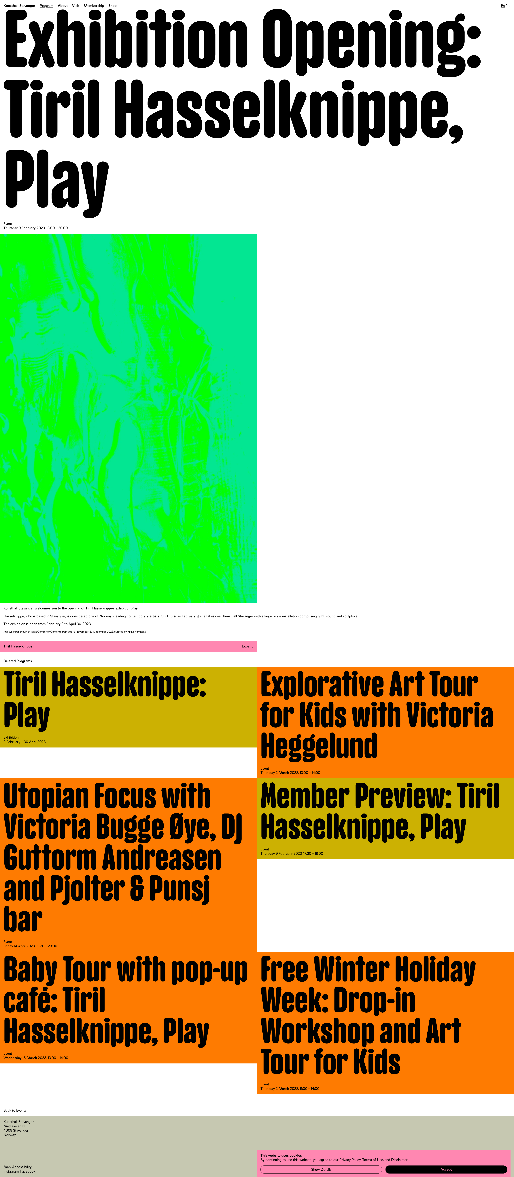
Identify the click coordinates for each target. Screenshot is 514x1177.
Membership (94, 5)
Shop (113, 5)
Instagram (11, 1171)
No (508, 5)
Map (7, 1167)
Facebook (27, 1171)
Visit (75, 5)
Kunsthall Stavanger (19, 5)
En (503, 5)
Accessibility (22, 1167)
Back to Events (14, 1110)
